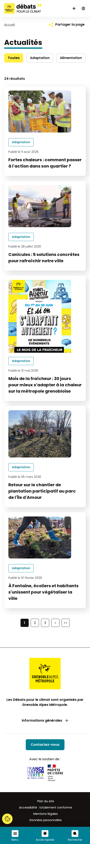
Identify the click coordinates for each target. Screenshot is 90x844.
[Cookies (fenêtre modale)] (7, 819)
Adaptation (40, 57)
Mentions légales (45, 814)
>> (65, 622)
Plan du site (45, 801)
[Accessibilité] (74, 8)
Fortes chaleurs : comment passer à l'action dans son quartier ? (45, 163)
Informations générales (42, 720)
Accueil (9, 24)
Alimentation (71, 57)
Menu (15, 839)
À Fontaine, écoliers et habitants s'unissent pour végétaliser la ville (43, 592)
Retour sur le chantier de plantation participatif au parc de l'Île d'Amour (42, 491)
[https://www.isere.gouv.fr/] (55, 773)
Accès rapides (45, 839)
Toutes (14, 57)
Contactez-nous (45, 744)
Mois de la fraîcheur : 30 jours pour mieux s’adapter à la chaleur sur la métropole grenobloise (45, 385)
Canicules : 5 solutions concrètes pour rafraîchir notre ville (43, 258)
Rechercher (75, 839)
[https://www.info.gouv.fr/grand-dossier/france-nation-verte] (35, 773)
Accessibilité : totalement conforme (45, 807)
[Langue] (83, 8)
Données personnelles (46, 820)
